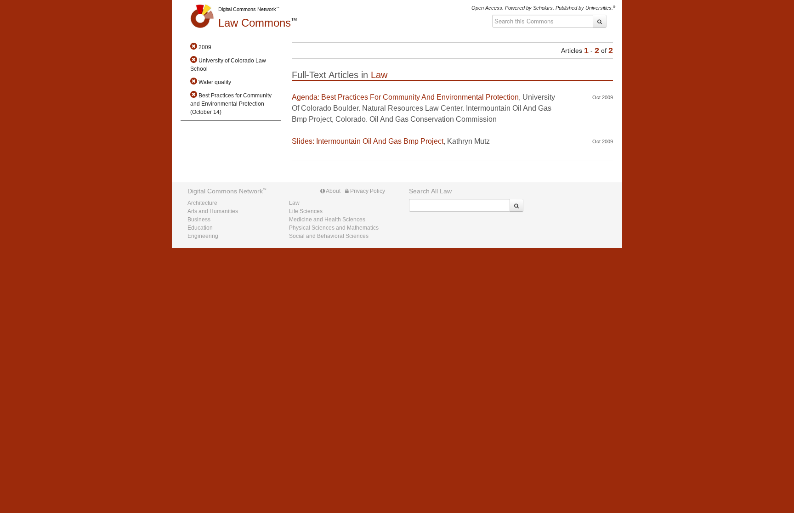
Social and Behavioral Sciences (329, 236)
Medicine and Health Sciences (327, 219)
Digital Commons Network (247, 9)
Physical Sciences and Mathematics (334, 228)
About (332, 191)
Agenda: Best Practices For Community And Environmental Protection (405, 97)
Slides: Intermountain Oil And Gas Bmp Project (367, 141)
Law (254, 23)
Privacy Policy (367, 191)
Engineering (202, 236)
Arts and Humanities (212, 211)
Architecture (202, 203)
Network (225, 191)
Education (200, 228)
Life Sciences (306, 211)
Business (198, 219)
